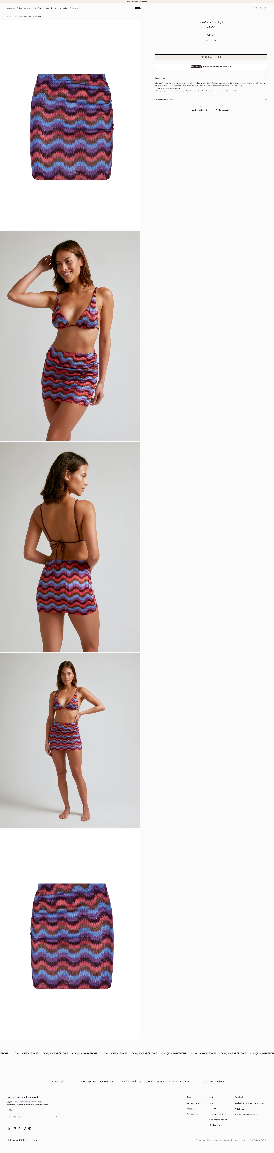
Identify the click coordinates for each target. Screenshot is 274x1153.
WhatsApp (239, 1108)
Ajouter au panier (211, 57)
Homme (54, 8)
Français (36, 1140)
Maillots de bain (30, 8)
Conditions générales (203, 1140)
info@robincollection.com (246, 1114)
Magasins (190, 1108)
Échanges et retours (217, 1114)
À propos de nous (194, 1103)
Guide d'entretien (216, 1125)
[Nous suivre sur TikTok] (25, 1128)
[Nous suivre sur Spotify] (29, 1128)
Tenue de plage (43, 8)
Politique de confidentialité (223, 1140)
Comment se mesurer (218, 1119)
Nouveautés (11, 8)
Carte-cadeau (192, 1114)
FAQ (211, 1103)
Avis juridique (240, 1140)
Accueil (10, 16)
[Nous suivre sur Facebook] (15, 1128)
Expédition (213, 1108)
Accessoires (63, 8)
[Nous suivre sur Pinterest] (20, 1128)
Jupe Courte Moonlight (32, 16)
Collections (74, 8)
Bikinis (19, 8)
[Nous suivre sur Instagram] (9, 1128)
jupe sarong (18, 16)
